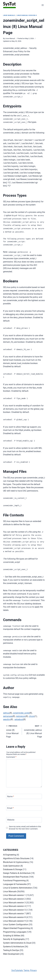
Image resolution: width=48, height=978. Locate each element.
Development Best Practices (15, 877)
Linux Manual (10, 38)
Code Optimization (11, 866)
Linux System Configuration (15, 924)
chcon (31, 716)
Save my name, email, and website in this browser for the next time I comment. (25, 827)
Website (10, 820)
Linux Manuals (9, 15)
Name (10, 796)
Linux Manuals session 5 (14, 910)
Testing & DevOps (11, 950)
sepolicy (6, 719)
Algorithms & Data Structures (16, 858)
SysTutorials (17, 970)
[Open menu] (42, 5)
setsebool (18, 719)
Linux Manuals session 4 (14, 906)
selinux (6, 713)
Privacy (33, 970)
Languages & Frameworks (15, 884)
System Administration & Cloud (17, 943)
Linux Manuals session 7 (14, 913)
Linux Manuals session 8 (27, 15)
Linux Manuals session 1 (14, 895)
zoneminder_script (21, 713)
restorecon (20, 716)
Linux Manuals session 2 (14, 899)
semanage (8, 716)
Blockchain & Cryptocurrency (16, 862)
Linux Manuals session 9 (14, 921)
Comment (11, 757)
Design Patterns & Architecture (16, 873)
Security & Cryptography (14, 939)
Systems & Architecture (13, 946)
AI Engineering (9, 855)
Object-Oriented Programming (16, 928)
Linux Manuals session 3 (14, 902)
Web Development (11, 954)
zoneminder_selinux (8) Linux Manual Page (33, 731)
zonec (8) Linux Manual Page (12, 731)
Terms (26, 970)
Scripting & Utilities (11, 935)
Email (10, 808)
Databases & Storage (12, 869)
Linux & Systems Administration (17, 888)
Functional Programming (14, 880)
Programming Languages (14, 932)
